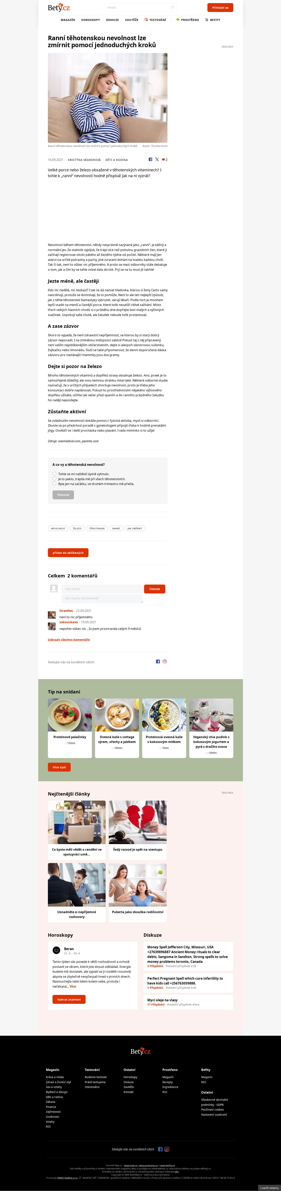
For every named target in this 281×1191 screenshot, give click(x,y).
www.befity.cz (167, 1165)
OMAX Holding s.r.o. (67, 1177)
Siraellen (66, 611)
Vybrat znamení (69, 999)
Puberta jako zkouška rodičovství (137, 912)
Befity (214, 20)
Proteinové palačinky (69, 737)
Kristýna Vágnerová (84, 160)
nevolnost (58, 528)
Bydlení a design (57, 1092)
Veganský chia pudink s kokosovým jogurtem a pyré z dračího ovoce (211, 742)
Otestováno (92, 1087)
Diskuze (112, 20)
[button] (172, 7)
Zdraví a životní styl (58, 1082)
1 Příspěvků (155, 988)
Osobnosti (52, 1116)
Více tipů (59, 767)
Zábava (50, 1102)
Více (73, 986)
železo (77, 528)
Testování (157, 20)
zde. (177, 1171)
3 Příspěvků (155, 966)
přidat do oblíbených (68, 553)
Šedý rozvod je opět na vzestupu (137, 849)
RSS (48, 1126)
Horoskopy (90, 20)
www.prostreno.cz (148, 1165)
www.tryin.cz (131, 1165)
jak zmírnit (135, 528)
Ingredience (170, 1087)
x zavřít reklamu (269, 1188)
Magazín (68, 20)
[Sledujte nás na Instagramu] (164, 662)
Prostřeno (189, 20)
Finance (51, 1107)
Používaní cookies (212, 1109)
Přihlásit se (220, 7)
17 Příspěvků (156, 1004)
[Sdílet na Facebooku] (150, 159)
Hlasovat (63, 494)
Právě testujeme (95, 1082)
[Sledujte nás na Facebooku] (158, 662)
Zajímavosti (53, 1111)
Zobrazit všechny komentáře (69, 639)
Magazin (206, 1077)
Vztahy (50, 1122)
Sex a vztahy (54, 1087)
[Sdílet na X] (157, 159)
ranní (116, 528)
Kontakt (128, 1092)
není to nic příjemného (76, 617)
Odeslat (154, 589)
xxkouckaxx (68, 622)
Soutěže (131, 20)
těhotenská (97, 528)
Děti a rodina (116, 160)
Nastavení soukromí (214, 1114)
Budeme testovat (96, 1077)
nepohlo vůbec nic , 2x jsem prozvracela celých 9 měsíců (100, 629)
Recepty (167, 1082)
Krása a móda (55, 1077)
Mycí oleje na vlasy (162, 1000)
